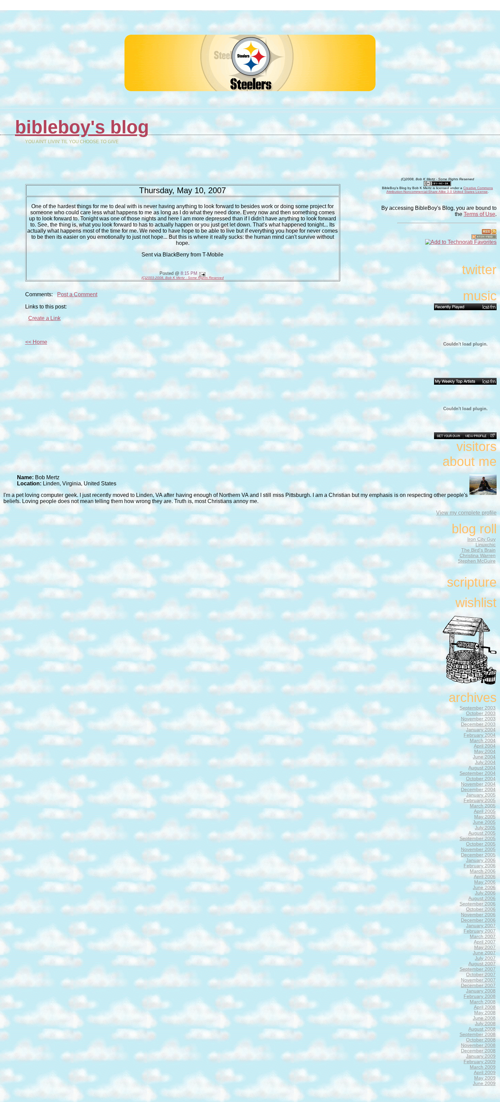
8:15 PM (189, 273)
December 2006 (478, 920)
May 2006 (485, 882)
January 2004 (481, 729)
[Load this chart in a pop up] (492, 435)
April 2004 (485, 746)
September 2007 (478, 969)
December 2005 (478, 854)
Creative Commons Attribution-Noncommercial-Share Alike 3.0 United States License (439, 190)
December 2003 (478, 724)
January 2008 (481, 991)
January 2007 (481, 925)
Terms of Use (479, 214)
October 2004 (481, 778)
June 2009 (484, 1083)
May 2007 (485, 947)
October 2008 (481, 1039)
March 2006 (483, 871)
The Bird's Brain (478, 550)
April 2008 (485, 1007)
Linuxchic (486, 544)
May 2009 (485, 1078)
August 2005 (482, 833)
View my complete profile (466, 513)
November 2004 (478, 784)
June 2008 (484, 1018)
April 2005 (485, 811)
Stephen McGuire (477, 561)
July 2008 (485, 1023)
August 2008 (482, 1029)
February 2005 (480, 800)
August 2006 (482, 898)
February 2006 (480, 865)
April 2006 (485, 876)
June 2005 (484, 822)
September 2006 (478, 903)
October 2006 (481, 909)
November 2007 (478, 980)
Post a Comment (77, 294)
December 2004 (478, 789)
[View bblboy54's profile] (475, 435)
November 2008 (478, 1045)
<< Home (36, 342)
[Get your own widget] (448, 435)
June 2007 (484, 952)
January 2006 (481, 860)
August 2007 (482, 963)
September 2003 (478, 708)
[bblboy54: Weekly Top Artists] (465, 381)
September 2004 (478, 773)
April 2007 (485, 942)
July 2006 (485, 893)
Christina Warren (478, 555)
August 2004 (482, 767)
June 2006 (484, 887)
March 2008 (483, 1001)
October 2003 (481, 713)
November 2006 (478, 914)
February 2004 (480, 735)
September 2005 (478, 838)
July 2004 (485, 762)
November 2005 (478, 849)
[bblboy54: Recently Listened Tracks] (465, 306)
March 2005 (483, 805)
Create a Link (44, 318)
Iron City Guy (481, 539)
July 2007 (485, 958)
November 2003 (478, 718)
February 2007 (480, 931)
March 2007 (483, 936)
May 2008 (485, 1012)
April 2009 (485, 1072)
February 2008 (480, 996)
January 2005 (481, 795)
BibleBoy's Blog (82, 127)
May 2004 (485, 751)
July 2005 (485, 827)
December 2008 (478, 1050)
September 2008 (478, 1034)
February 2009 (480, 1061)
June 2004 (484, 756)
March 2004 (483, 740)
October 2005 (481, 844)
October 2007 (481, 974)
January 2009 (481, 1056)
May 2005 (485, 816)
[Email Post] (201, 273)
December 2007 (478, 985)
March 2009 (483, 1067)
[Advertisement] (419, 23)
